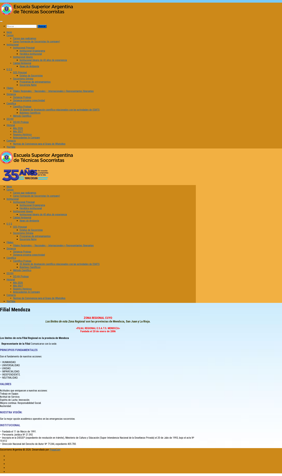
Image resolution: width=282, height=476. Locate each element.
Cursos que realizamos (24, 38)
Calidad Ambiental (22, 63)
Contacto (11, 140)
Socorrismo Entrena (23, 78)
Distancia (11, 94)
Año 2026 (18, 128)
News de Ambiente (29, 66)
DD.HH (10, 119)
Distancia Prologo (22, 97)
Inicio (9, 32)
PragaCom (55, 449)
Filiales (10, 88)
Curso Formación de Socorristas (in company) (36, 41)
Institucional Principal (24, 47)
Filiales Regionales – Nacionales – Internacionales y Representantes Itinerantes (53, 91)
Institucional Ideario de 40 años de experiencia (43, 60)
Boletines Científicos (30, 112)
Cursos (10, 35)
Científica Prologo (22, 106)
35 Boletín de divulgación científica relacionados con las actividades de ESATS (60, 109)
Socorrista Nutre (28, 84)
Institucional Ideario (23, 57)
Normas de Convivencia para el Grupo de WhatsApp (39, 143)
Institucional (13, 44)
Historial (11, 125)
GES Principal (20, 72)
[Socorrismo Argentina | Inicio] (36, 14)
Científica (11, 103)
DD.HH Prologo (21, 122)
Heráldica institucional (31, 53)
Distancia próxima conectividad (29, 100)
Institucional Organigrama (32, 50)
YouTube (11, 146)
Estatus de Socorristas (31, 75)
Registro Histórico (22, 134)
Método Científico (22, 115)
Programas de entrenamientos (35, 81)
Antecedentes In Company (26, 137)
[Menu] (1, 21)
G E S (9, 69)
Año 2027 (18, 131)
